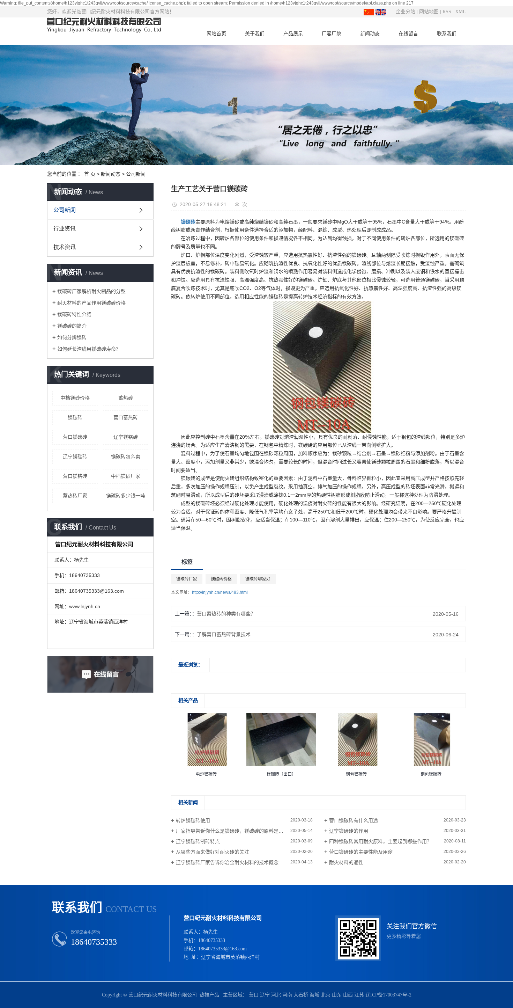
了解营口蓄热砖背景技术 (224, 634)
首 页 (89, 174)
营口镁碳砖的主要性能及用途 (361, 852)
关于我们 (255, 33)
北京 (325, 995)
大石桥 (300, 995)
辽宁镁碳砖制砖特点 (198, 841)
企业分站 (405, 11)
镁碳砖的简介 (72, 326)
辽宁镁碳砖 (75, 456)
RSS (447, 11)
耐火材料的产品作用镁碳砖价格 (91, 303)
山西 (348, 995)
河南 (287, 995)
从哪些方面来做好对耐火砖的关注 (212, 852)
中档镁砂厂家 (125, 476)
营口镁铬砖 (75, 476)
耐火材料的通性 (346, 862)
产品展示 (293, 33)
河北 (276, 995)
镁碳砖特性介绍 (74, 314)
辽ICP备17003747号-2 (388, 995)
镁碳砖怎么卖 (125, 456)
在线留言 (408, 33)
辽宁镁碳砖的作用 (348, 831)
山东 (337, 995)
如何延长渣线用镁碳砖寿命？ (89, 349)
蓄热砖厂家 (75, 495)
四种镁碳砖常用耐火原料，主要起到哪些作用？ (380, 841)
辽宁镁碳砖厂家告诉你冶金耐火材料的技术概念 (227, 862)
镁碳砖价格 (221, 579)
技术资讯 (64, 247)
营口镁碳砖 (75, 437)
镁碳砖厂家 (186, 579)
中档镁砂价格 (75, 398)
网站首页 (216, 33)
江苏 (359, 995)
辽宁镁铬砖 (125, 437)
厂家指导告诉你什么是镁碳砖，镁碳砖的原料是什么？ (234, 831)
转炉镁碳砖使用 (193, 820)
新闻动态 (370, 33)
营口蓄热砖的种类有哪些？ (226, 613)
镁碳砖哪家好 (257, 579)
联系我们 (446, 33)
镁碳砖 (75, 417)
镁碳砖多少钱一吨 (125, 495)
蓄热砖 (125, 398)
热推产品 (209, 995)
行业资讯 (64, 229)
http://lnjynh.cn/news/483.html (220, 592)
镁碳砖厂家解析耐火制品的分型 (91, 291)
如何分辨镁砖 (72, 337)
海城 (314, 995)
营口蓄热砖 (125, 417)
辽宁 (265, 995)
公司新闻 (136, 174)
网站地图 (429, 11)
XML (460, 11)
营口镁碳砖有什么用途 (353, 820)
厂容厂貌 (331, 33)
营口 (254, 995)
